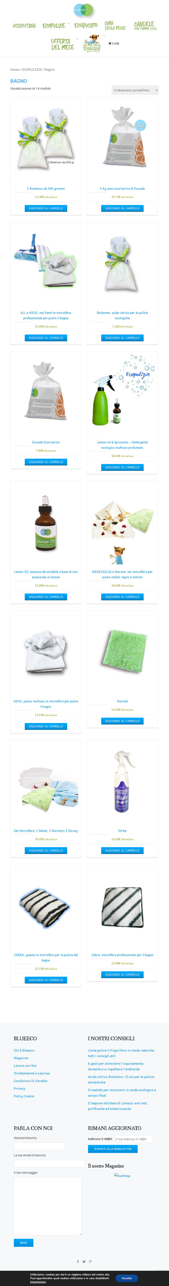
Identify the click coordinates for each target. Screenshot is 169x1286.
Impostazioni (38, 1282)
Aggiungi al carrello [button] (46, 208)
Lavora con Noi (25, 1065)
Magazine (21, 1057)
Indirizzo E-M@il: (100, 1139)
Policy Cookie (24, 1096)
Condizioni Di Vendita (30, 1080)
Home (14, 69)
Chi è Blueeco (24, 1050)
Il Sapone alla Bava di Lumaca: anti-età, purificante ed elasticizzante (117, 1105)
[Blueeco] (85, 9)
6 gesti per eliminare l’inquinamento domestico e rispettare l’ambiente (116, 1066)
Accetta (127, 1278)
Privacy (19, 1088)
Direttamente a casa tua (32, 1073)
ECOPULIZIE (32, 69)
